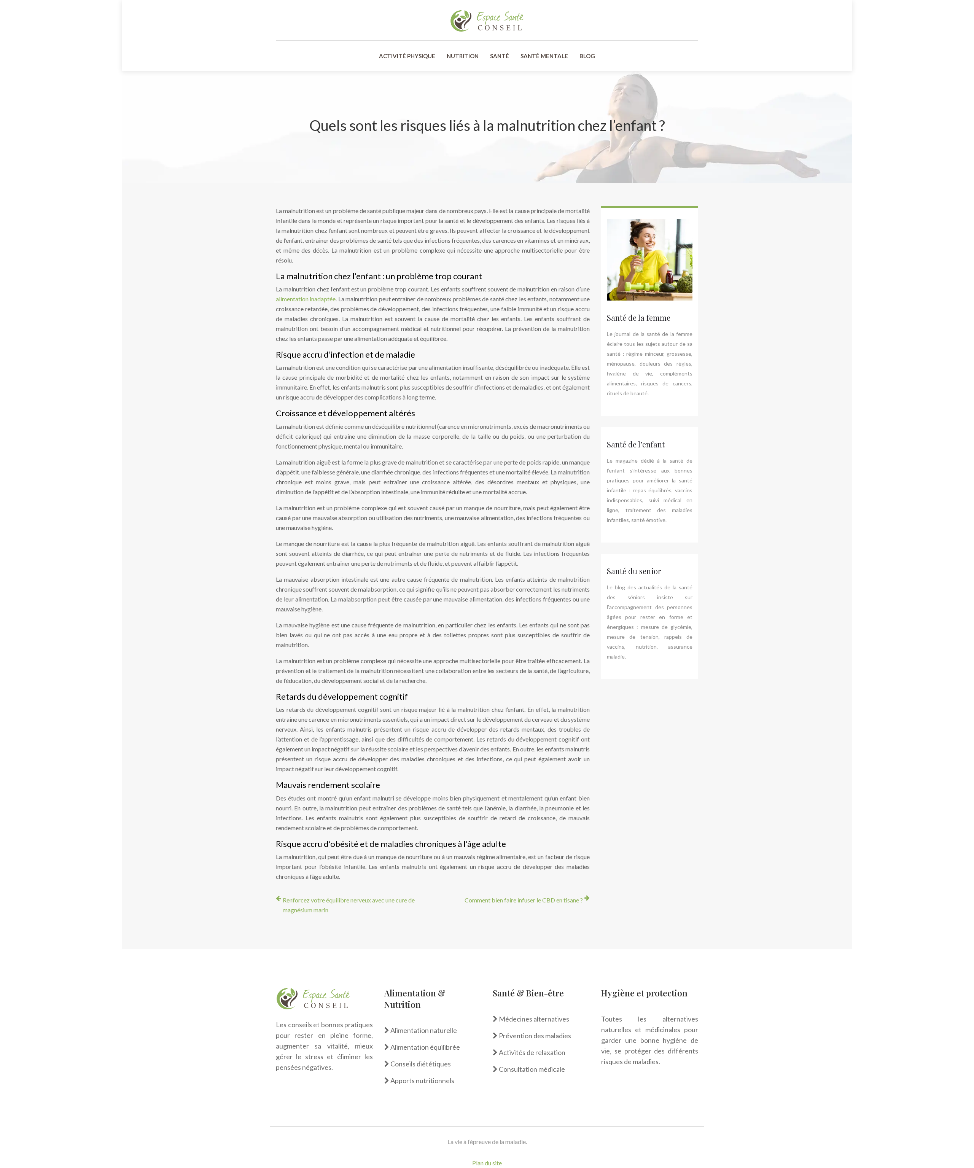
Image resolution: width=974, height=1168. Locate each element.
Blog (587, 56)
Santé (499, 56)
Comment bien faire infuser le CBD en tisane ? (524, 900)
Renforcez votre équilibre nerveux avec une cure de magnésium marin (349, 904)
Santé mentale (544, 56)
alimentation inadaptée (306, 298)
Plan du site (487, 1162)
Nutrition (463, 56)
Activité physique (407, 56)
